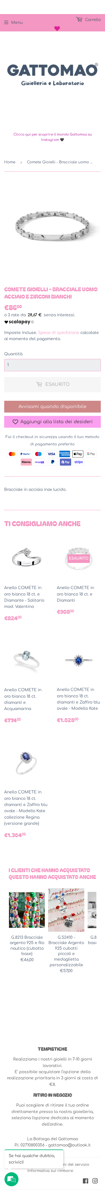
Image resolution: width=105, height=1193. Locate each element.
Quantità (13, 354)
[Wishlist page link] (57, 28)
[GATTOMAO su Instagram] (95, 1182)
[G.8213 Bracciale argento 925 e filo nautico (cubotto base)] (27, 910)
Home (9, 162)
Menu (17, 22)
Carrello (92, 20)
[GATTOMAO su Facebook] (85, 1182)
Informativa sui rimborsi (50, 1171)
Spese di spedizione (58, 333)
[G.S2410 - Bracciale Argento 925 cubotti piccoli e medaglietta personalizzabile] (66, 910)
